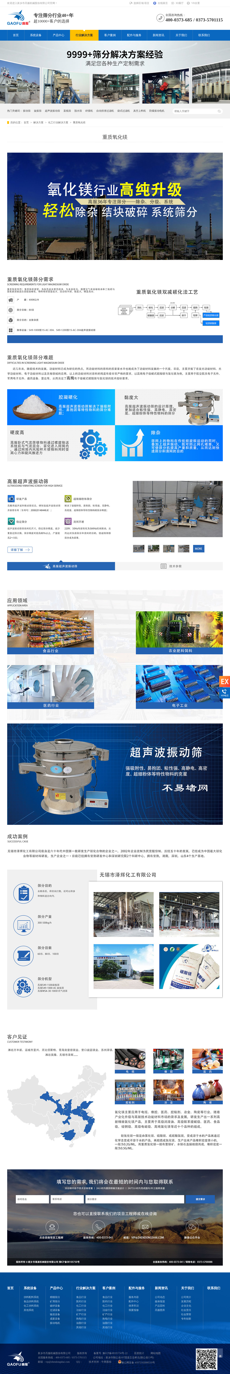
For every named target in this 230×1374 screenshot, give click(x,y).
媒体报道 (160, 1301)
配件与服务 (134, 35)
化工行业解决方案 (58, 122)
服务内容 (134, 1297)
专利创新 (186, 1318)
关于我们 (181, 35)
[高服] (18, 1358)
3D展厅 (180, 3)
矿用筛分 (55, 1301)
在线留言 (163, 3)
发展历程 (186, 1301)
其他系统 (29, 1310)
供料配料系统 (31, 1297)
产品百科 (160, 1305)
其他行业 (81, 1327)
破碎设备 (55, 1305)
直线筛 (67, 110)
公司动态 (160, 1297)
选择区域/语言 (142, 3)
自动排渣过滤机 (105, 110)
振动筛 (27, 110)
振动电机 (55, 1323)
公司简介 (186, 1297)
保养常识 (134, 1305)
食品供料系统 (31, 1301)
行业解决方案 (84, 35)
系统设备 (36, 35)
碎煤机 (89, 110)
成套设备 (55, 1318)
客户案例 (110, 35)
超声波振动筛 (52, 110)
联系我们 (204, 35)
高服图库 (160, 1310)
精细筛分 (55, 1297)
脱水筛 (78, 110)
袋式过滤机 (123, 110)
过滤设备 (55, 1310)
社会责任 (186, 1310)
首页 (16, 35)
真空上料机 (139, 110)
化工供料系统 (31, 1305)
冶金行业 (81, 1310)
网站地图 (156, 1353)
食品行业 (81, 1297)
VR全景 (195, 3)
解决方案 (38, 122)
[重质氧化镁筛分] (19, 24)
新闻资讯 (158, 35)
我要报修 (134, 1310)
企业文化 (186, 1305)
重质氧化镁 (79, 122)
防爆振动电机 (156, 110)
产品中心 (58, 35)
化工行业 (81, 1305)
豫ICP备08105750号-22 (115, 1353)
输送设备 (55, 1314)
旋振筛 (38, 110)
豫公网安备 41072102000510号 (138, 1362)
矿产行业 (81, 1314)
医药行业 (81, 1301)
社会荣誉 (186, 1314)
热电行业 (81, 1318)
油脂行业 (81, 1323)
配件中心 (134, 1301)
